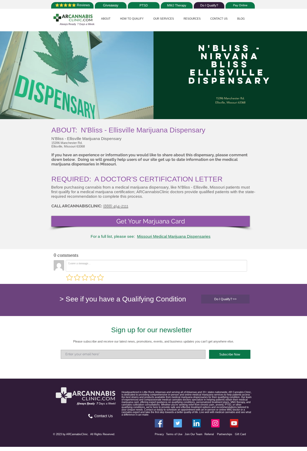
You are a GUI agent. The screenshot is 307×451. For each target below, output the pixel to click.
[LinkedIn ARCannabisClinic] (196, 423)
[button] (105, 19)
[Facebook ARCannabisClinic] (159, 423)
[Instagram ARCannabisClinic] (215, 423)
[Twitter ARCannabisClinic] (178, 423)
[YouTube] (234, 423)
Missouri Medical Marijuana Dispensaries (174, 236)
